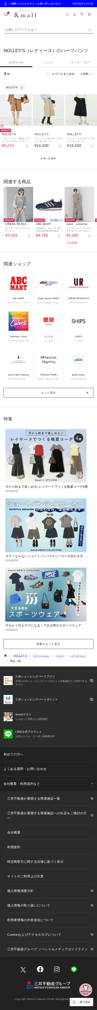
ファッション (41, 655)
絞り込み (85, 1001)
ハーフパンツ (78, 655)
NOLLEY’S (20, 655)
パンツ (60, 655)
